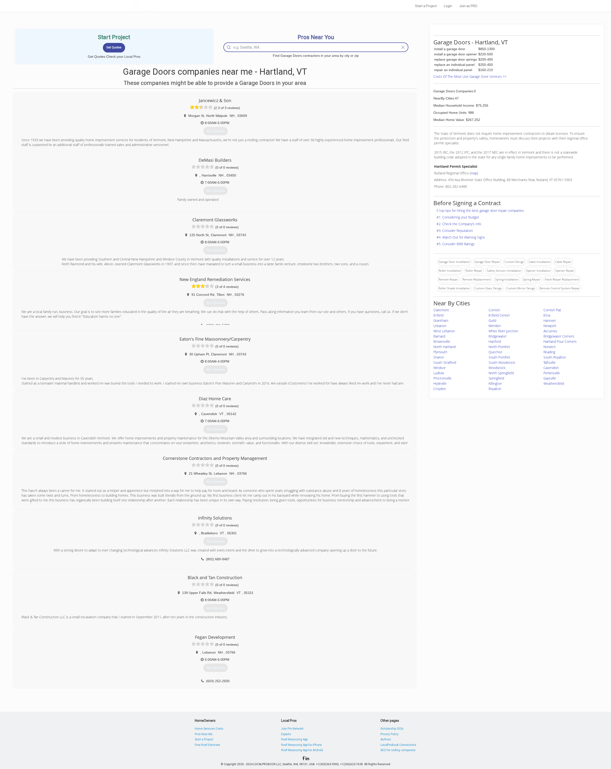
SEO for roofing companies (398, 750)
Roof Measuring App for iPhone (301, 745)
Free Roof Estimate (207, 745)
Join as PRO (468, 6)
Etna (546, 315)
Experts (286, 734)
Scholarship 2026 (391, 728)
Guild (492, 320)
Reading (549, 352)
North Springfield (501, 373)
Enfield (438, 315)
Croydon (439, 388)
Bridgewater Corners (558, 336)
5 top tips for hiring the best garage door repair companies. (481, 210)
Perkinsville (551, 373)
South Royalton (554, 357)
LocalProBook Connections (398, 745)
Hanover (549, 320)
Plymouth (440, 352)
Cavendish (551, 367)
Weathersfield (553, 383)
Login (448, 6)
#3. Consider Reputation (455, 230)
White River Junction (503, 331)
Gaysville (549, 378)
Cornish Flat (552, 310)
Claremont (441, 310)
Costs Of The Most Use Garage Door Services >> (469, 76)
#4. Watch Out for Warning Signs (461, 237)
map (474, 173)
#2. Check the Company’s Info (459, 224)
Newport (549, 325)
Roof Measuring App (294, 739)
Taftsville (549, 362)
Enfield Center (499, 315)
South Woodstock (502, 362)
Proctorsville (442, 378)
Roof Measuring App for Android (302, 750)
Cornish (494, 310)
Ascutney (550, 331)
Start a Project (426, 6)
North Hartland (444, 346)
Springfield (496, 378)
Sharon (438, 357)
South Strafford (444, 362)
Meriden (495, 325)
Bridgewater (497, 336)
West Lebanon (444, 331)
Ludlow (438, 373)
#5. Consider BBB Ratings (456, 244)
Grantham (440, 320)
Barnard (439, 336)
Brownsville (441, 341)
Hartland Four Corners (560, 341)
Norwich (549, 346)
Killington (495, 383)
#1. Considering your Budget (458, 217)
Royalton (495, 388)
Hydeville (440, 383)
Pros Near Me (203, 734)
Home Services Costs (209, 728)
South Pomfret (499, 357)
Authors (385, 739)
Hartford (495, 341)
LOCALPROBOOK (160, 5)
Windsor (439, 367)
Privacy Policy (389, 734)
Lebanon (439, 325)
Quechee (495, 352)
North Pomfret (499, 346)
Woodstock (497, 367)
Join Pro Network (292, 728)
